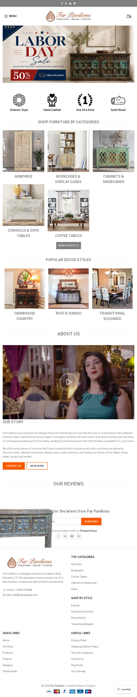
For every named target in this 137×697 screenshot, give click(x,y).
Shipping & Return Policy (84, 646)
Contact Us (77, 659)
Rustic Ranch (78, 617)
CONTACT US (13, 465)
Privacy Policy (79, 640)
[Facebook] (58, 536)
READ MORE (37, 465)
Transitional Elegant (82, 624)
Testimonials (10, 671)
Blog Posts (77, 665)
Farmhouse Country (82, 611)
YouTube (70, 3)
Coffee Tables (79, 576)
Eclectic (75, 605)
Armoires (76, 564)
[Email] (72, 536)
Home (6, 640)
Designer (8, 665)
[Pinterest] (78, 536)
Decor (74, 589)
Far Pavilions (57, 685)
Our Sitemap (78, 671)
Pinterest (74, 3)
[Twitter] (65, 536)
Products (8, 652)
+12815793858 (23, 590)
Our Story (8, 646)
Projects (7, 659)
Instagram (66, 3)
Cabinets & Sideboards (84, 582)
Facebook (62, 3)
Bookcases (77, 570)
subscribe (91, 521)
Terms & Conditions (82, 652)
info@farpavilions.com (25, 595)
